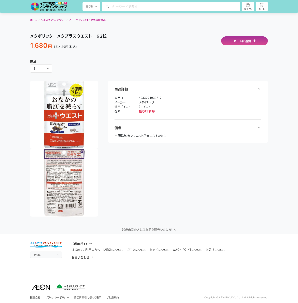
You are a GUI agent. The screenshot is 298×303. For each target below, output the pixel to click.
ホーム (34, 20)
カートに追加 (242, 41)
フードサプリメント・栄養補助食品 (87, 20)
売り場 (89, 6)
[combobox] (41, 68)
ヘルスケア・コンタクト (53, 20)
